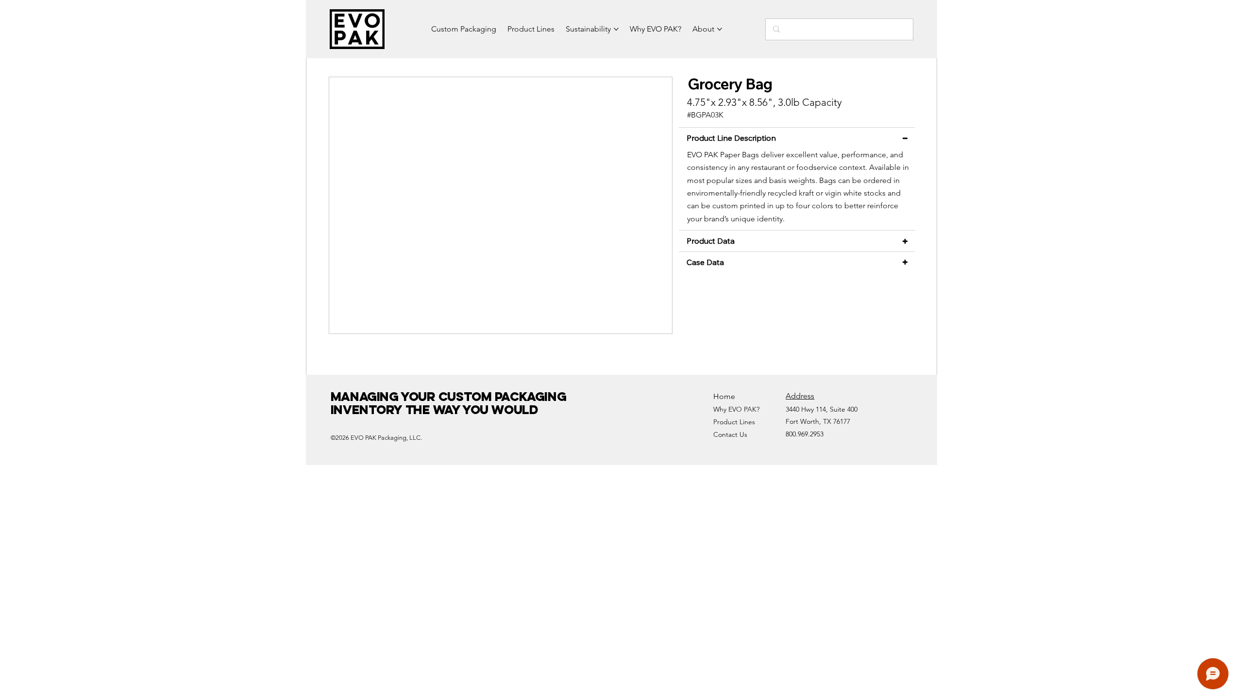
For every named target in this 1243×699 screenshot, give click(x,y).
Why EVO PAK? (736, 409)
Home (724, 396)
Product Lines (734, 421)
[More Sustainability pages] (616, 29)
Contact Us (730, 434)
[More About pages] (719, 29)
